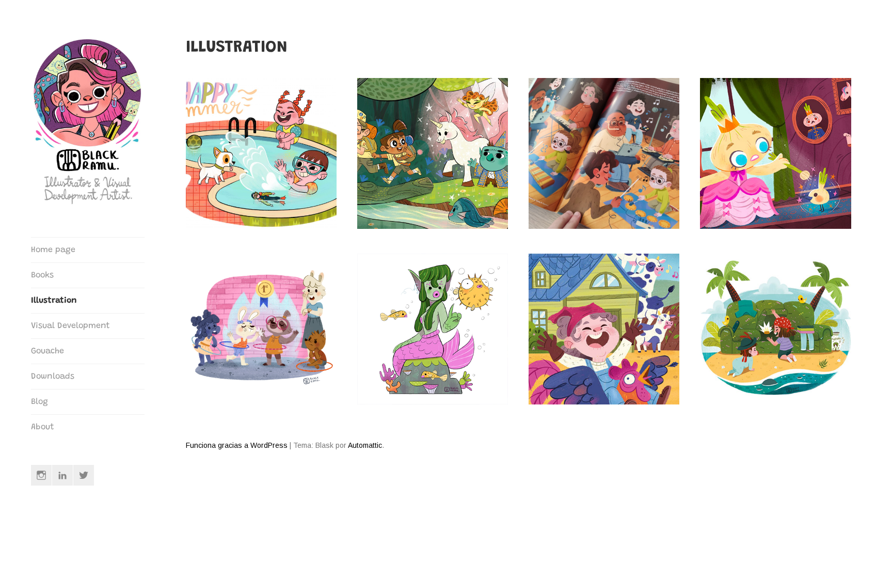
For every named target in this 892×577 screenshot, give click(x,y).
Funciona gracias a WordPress (237, 445)
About (42, 427)
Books (42, 275)
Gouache (47, 351)
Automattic (365, 445)
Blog (39, 402)
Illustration (54, 301)
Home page (53, 250)
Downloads (52, 376)
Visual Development (70, 326)
